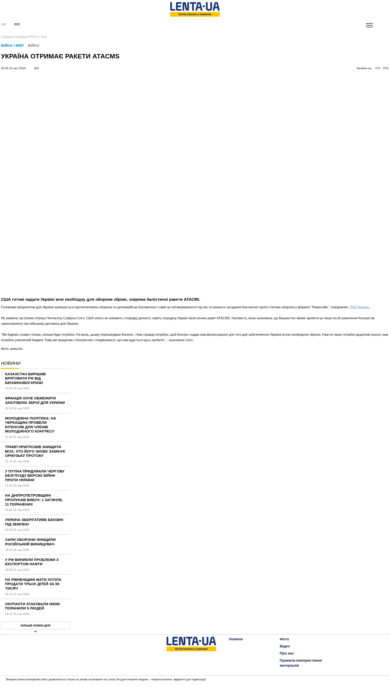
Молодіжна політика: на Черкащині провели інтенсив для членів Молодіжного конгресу (30, 425)
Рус (17, 24)
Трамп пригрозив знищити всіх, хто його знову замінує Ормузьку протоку (35, 451)
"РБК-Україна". (360, 307)
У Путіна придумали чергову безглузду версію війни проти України (34, 475)
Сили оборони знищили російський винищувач (30, 542)
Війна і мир (38, 36)
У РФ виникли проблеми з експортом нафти (31, 562)
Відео (285, 646)
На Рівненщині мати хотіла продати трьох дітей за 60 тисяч (33, 584)
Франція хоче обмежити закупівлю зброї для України (35, 400)
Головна (7, 36)
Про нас (287, 653)
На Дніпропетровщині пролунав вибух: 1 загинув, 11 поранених (34, 499)
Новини (236, 639)
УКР (377, 68)
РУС (386, 68)
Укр (3, 24)
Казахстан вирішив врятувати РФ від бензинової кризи (25, 378)
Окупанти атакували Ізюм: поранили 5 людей (33, 606)
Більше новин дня (35, 625)
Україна (21, 36)
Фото (284, 639)
